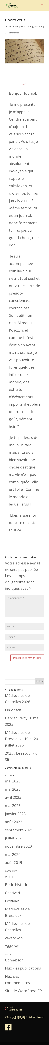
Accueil (10, 1007)
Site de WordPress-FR (23, 990)
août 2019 (13, 862)
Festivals (12, 900)
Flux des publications (23, 968)
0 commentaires (12, 32)
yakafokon (37, 26)
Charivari (12, 892)
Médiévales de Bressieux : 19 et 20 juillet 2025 (21, 738)
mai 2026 (13, 781)
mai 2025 (13, 789)
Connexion (14, 960)
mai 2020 (13, 854)
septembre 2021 (19, 829)
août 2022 (13, 821)
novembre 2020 (18, 846)
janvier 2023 (15, 813)
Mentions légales (14, 1009)
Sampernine (13, 26)
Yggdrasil (13, 945)
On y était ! (14, 709)
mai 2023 (13, 805)
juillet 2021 (14, 837)
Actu (9, 876)
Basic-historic (16, 884)
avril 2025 (13, 797)
